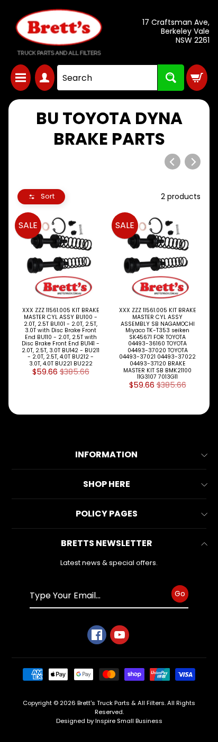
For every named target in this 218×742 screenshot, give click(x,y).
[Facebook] (96, 634)
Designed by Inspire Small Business (109, 721)
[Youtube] (119, 634)
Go (180, 593)
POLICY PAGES (107, 514)
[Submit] (171, 77)
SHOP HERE (106, 484)
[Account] (45, 77)
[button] (41, 196)
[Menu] (21, 77)
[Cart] (196, 77)
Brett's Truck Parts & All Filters (121, 703)
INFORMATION (106, 454)
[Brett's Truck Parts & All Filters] (58, 32)
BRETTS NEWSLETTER (106, 543)
